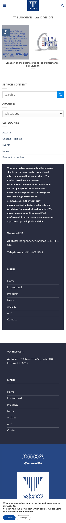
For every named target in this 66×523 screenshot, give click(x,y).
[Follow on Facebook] (24, 456)
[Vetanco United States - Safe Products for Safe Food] (33, 5)
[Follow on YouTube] (41, 456)
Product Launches (13, 157)
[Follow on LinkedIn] (36, 456)
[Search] (62, 6)
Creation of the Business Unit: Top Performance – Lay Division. (33, 64)
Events (6, 145)
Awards (6, 132)
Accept (9, 517)
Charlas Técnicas (12, 138)
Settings (23, 517)
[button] (4, 5)
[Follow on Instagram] (30, 456)
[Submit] (60, 94)
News (5, 151)
